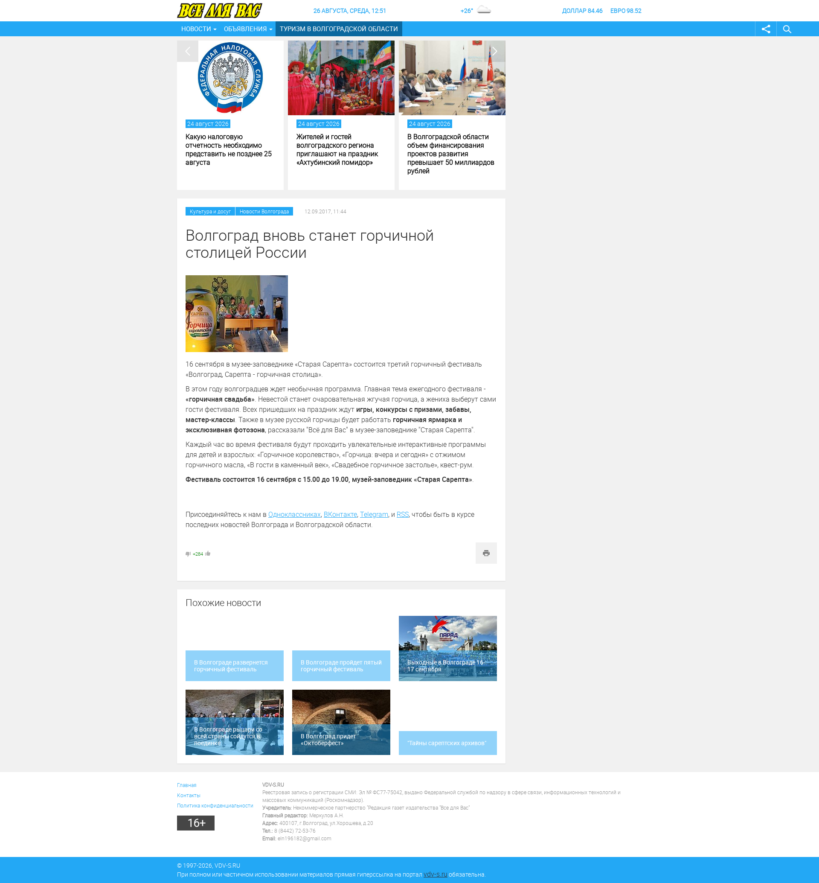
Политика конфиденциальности (215, 805)
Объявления (245, 28)
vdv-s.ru (435, 874)
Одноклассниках (294, 514)
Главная (187, 784)
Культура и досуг (210, 211)
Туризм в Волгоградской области (339, 28)
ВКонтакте (340, 514)
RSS (403, 514)
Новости (196, 28)
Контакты (188, 795)
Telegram (374, 514)
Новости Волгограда (264, 211)
